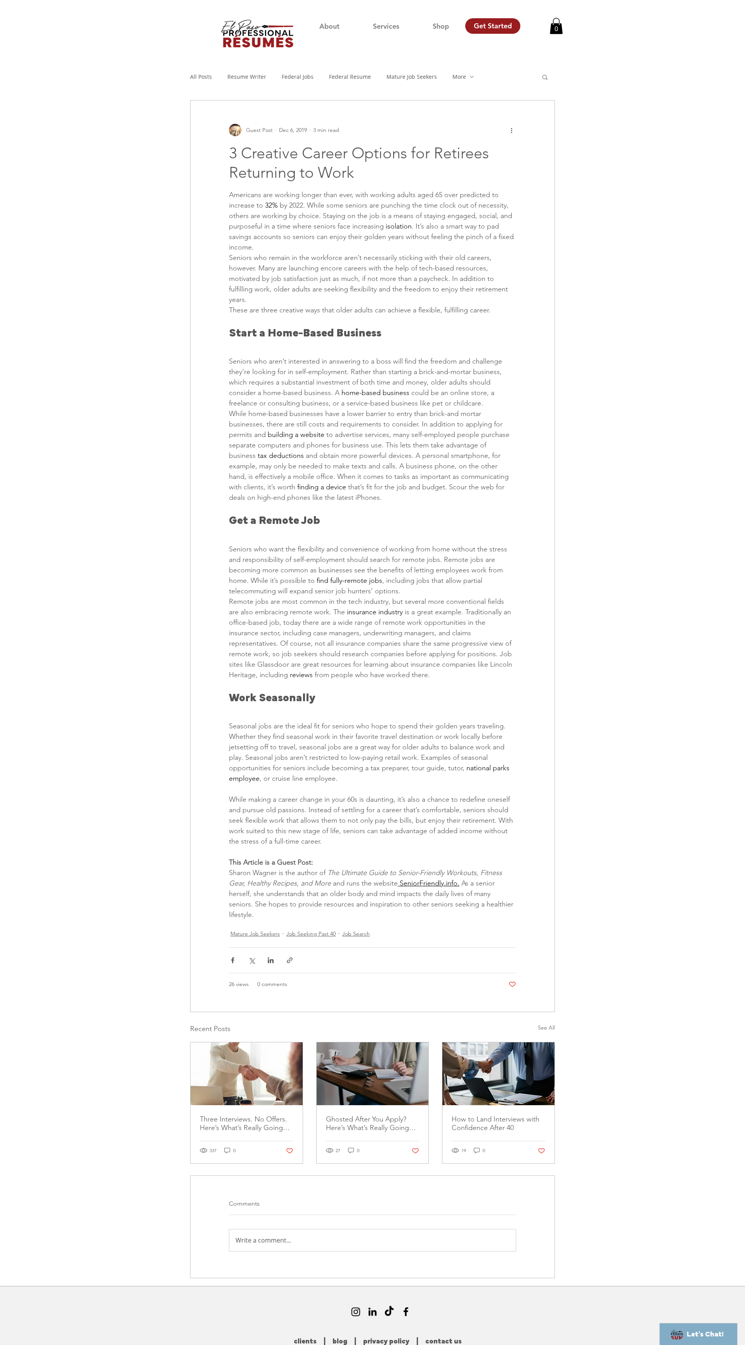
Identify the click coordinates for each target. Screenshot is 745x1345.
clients (305, 1341)
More (459, 76)
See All (546, 1027)
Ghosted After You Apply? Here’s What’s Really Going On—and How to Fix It (367, 1123)
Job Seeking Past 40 (311, 933)
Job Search (356, 933)
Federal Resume (350, 76)
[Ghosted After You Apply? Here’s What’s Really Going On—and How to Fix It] (373, 1073)
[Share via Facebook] (232, 960)
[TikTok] (389, 1311)
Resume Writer (246, 76)
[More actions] (511, 130)
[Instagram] (356, 1311)
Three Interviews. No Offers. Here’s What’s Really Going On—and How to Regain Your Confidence (246, 1123)
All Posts (201, 76)
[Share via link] (289, 960)
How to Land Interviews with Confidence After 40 (495, 1123)
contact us (443, 1341)
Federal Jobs (298, 76)
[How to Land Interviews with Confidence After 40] (498, 1073)
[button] (556, 26)
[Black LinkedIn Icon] (372, 1311)
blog (340, 1341)
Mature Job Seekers (411, 76)
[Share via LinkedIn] (270, 960)
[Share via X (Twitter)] (251, 960)
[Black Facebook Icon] (406, 1311)
